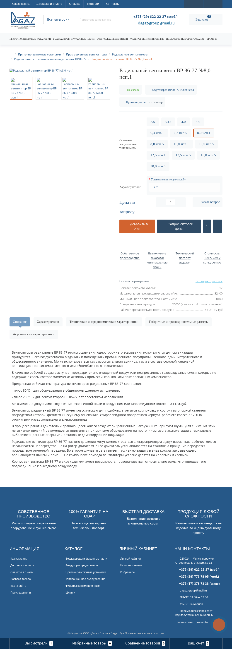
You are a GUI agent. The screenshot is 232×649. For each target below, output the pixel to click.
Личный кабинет (130, 558)
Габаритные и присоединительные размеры (178, 321)
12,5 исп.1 (158, 155)
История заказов (131, 565)
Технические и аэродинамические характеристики (104, 321)
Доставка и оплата (49, 4)
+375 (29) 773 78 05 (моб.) (199, 576)
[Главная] (11, 54)
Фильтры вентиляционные (147, 39)
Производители (20, 592)
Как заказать (21, 4)
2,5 (152, 122)
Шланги (212, 39)
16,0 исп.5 (208, 155)
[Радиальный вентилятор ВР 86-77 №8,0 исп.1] (61, 70)
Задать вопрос (210, 202)
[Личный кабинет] (213, 4)
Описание (20, 321)
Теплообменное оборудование (185, 39)
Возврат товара (20, 579)
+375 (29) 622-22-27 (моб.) (199, 569)
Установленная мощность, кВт (168, 179)
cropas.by (202, 622)
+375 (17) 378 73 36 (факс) (199, 583)
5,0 (198, 122)
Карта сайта (18, 585)
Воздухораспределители (112, 39)
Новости (93, 4)
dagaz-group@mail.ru (156, 23)
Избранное (127, 572)
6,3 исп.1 (157, 133)
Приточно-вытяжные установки (30, 39)
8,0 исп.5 (157, 144)
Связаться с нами (21, 572)
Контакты (112, 4)
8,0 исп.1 (203, 133)
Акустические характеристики (33, 334)
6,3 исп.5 (180, 133)
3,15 (168, 122)
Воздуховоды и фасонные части (73, 39)
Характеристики (48, 321)
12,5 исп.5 (183, 155)
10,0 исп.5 (206, 144)
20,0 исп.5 (158, 166)
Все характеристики (209, 281)
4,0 (183, 122)
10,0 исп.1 (181, 144)
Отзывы (74, 4)
